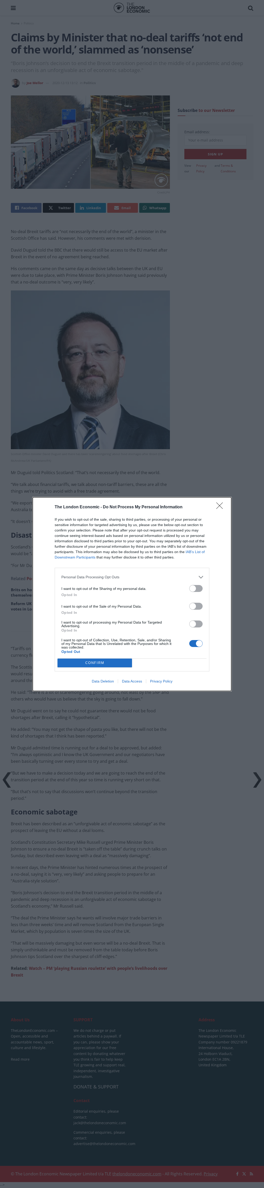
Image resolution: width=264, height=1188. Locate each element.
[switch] (196, 588)
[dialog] (132, 594)
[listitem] (132, 577)
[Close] (221, 507)
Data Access (132, 681)
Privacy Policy (161, 681)
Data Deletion (103, 681)
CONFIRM (94, 663)
